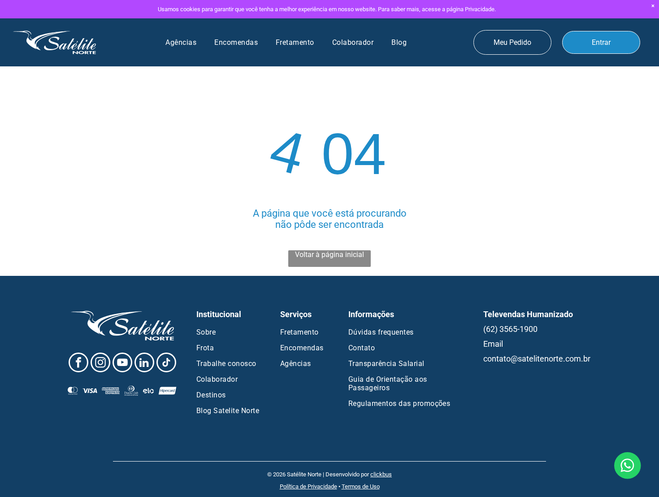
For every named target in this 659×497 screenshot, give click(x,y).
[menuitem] (180, 42)
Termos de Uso (361, 486)
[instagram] (100, 364)
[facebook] (78, 364)
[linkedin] (144, 364)
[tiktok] (166, 364)
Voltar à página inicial (329, 254)
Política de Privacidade (308, 486)
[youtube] (122, 364)
